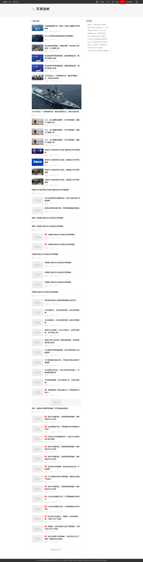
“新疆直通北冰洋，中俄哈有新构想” (96, 33)
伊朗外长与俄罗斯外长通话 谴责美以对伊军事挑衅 (50, 190)
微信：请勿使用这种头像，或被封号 (96, 36)
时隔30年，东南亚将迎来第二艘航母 (96, 24)
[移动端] (97, 2)
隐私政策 (80, 560)
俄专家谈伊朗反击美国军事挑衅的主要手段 (60, 300)
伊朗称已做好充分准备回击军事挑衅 (61, 234)
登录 (122, 1)
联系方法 (65, 560)
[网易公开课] (102, 2)
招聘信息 (70, 560)
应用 (10, 1)
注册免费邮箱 (129, 1)
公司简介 (60, 560)
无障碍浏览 (15, 1)
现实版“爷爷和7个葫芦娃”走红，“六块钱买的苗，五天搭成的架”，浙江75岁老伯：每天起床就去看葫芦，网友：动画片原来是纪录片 (99, 27)
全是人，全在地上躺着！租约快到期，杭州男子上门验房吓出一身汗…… (99, 42)
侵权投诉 (105, 560)
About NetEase (54, 560)
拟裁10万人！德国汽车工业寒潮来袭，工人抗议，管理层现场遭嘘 (99, 45)
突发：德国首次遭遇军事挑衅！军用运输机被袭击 (50, 408)
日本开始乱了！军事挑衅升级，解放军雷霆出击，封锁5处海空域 (55, 111)
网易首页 (5, 1)
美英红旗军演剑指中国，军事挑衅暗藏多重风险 (62, 208)
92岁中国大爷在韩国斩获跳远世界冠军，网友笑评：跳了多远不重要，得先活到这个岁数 (99, 39)
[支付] (113, 2)
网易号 (46, 31)
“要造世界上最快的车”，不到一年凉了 (97, 30)
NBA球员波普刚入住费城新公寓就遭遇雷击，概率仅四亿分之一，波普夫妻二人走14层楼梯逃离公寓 (99, 50)
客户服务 (75, 560)
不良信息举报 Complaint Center (90, 560)
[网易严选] (108, 2)
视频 (46, 238)
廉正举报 (100, 560)
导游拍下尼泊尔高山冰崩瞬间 (95, 47)
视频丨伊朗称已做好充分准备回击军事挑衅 (47, 218)
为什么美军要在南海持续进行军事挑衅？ (59, 36)
